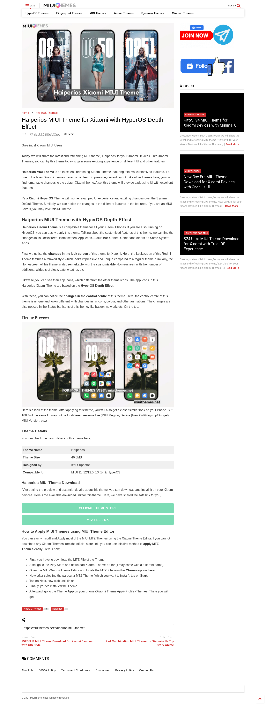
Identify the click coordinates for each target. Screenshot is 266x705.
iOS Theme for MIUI (196, 233)
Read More (232, 144)
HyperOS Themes (37, 13)
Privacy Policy (124, 670)
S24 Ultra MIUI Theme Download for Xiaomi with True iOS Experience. (211, 243)
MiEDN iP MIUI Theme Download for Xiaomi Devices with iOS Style (57, 643)
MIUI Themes (192, 171)
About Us (27, 670)
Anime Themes (124, 13)
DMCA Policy (47, 670)
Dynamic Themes (152, 13)
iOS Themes (98, 13)
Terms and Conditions (75, 670)
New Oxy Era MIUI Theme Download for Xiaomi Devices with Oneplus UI (209, 181)
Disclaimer (103, 670)
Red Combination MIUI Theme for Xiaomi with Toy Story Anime (140, 643)
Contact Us (146, 670)
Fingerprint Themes (69, 13)
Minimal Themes (183, 13)
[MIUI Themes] (57, 6)
